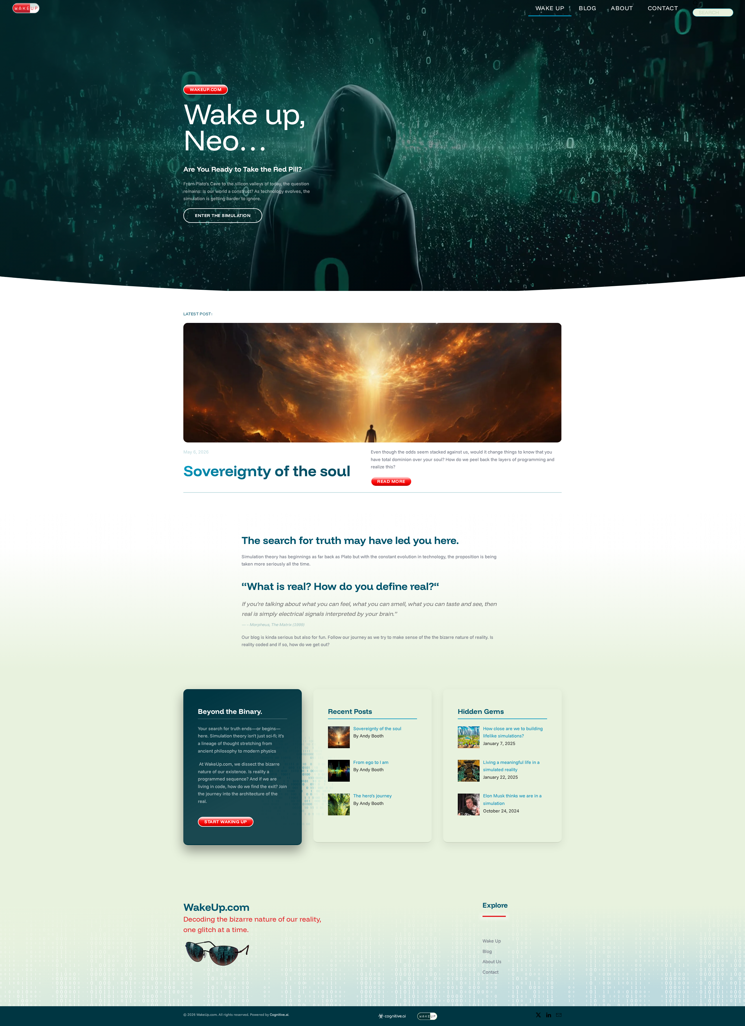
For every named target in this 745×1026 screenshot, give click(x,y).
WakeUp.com (205, 89)
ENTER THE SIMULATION (223, 215)
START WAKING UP (225, 821)
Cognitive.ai (279, 1014)
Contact (491, 972)
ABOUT (622, 8)
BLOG (587, 8)
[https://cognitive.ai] (392, 1015)
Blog (487, 951)
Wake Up (492, 941)
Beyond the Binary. (230, 711)
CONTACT (663, 8)
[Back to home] (26, 8)
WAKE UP (550, 8)
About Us (492, 961)
